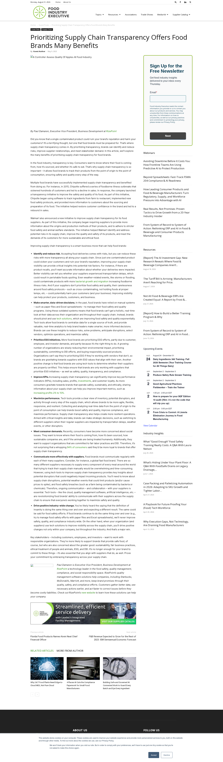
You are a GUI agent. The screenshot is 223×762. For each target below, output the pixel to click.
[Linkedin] (185, 2)
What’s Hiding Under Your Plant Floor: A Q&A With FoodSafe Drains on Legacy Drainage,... (167, 466)
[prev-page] (32, 694)
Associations (131, 14)
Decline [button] (167, 755)
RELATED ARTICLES (42, 650)
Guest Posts (44, 25)
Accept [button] (154, 755)
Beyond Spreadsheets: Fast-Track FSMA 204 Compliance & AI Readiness (167, 178)
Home (58, 2)
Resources (113, 14)
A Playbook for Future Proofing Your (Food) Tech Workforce (165, 506)
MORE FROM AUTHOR (70, 650)
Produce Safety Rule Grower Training (172, 374)
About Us (67, 2)
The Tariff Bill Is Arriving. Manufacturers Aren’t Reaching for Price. (167, 280)
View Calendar (150, 425)
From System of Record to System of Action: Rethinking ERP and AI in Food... (166, 332)
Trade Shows (147, 14)
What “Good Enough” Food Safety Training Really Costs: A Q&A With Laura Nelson (167, 445)
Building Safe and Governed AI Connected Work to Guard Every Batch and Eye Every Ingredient (117, 685)
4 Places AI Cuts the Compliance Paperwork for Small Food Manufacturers (81, 685)
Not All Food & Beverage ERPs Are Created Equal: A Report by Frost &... (165, 297)
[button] (175, 2)
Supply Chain (47, 29)
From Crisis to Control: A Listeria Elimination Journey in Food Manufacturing (170, 415)
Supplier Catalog (180, 14)
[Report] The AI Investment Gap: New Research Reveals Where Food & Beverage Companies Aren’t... (165, 261)
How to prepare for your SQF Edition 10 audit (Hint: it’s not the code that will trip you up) (172, 400)
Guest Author (39, 51)
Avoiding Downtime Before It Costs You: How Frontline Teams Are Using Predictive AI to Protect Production (166, 164)
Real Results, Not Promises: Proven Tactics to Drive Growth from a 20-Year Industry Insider (166, 212)
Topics (98, 14)
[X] (190, 2)
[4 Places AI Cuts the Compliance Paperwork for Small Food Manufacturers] (83, 668)
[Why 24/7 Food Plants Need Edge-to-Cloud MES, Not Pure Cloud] (47, 668)
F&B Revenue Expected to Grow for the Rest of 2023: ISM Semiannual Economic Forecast (112, 638)
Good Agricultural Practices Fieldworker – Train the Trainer (168, 385)
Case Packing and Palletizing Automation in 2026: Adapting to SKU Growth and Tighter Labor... (168, 487)
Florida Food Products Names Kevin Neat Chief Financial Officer (54, 638)
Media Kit (161, 14)
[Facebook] (180, 2)
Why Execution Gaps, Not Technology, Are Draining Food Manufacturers (166, 523)
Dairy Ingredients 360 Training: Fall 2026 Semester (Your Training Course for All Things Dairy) (172, 362)
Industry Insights (153, 433)
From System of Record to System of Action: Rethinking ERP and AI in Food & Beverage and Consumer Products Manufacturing (166, 230)
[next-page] (37, 694)
